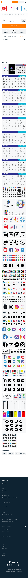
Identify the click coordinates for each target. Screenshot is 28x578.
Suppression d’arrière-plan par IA (9, 534)
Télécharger (14, 26)
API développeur (5, 529)
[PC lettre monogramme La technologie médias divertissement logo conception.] (8, 214)
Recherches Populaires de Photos (9, 553)
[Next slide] (23, 487)
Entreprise (4, 524)
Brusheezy (4, 517)
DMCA (3, 546)
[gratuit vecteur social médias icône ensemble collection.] (13, 459)
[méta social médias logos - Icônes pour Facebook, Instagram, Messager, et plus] (13, 358)
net (16, 487)
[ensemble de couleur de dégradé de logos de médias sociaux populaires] (9, 474)
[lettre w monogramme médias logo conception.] (8, 69)
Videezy (3, 522)
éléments (11, 487)
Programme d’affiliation (7, 548)
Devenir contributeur (6, 570)
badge (4, 487)
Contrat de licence (6, 544)
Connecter (21, 2)
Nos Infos (4, 568)
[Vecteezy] (2, 2)
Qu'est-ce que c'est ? (19, 36)
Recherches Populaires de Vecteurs (9, 551)
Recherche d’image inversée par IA (9, 531)
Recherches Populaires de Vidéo (9, 555)
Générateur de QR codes (7, 536)
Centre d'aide (5, 563)
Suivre (23, 21)
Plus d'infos (5, 39)
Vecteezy (4, 520)
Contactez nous (5, 565)
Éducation (4, 527)
